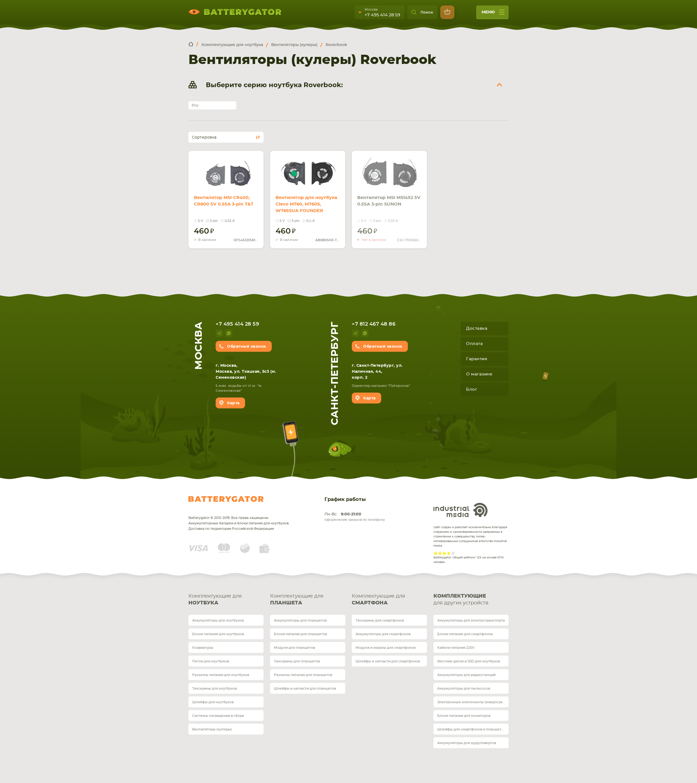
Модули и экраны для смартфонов (385, 647)
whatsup (229, 333)
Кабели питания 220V (456, 647)
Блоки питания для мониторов (463, 715)
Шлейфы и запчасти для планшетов (305, 688)
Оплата (474, 344)
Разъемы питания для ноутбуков (220, 675)
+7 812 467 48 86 (373, 324)
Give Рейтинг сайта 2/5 (440, 553)
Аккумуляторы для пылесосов (463, 688)
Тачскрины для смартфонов (380, 620)
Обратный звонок (246, 346)
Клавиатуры (202, 647)
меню (488, 12)
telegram (219, 333)
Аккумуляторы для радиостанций (466, 675)
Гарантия (476, 359)
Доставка (476, 328)
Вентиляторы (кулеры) (212, 729)
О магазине (479, 374)
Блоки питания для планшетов (300, 634)
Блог (471, 389)
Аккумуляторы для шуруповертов (466, 743)
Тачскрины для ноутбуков (214, 688)
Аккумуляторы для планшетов (300, 620)
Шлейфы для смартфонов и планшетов (471, 729)
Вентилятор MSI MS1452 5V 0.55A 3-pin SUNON (388, 200)
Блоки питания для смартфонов (465, 634)
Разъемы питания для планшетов (303, 675)
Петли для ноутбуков (210, 661)
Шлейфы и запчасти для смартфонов (388, 661)
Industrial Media (460, 510)
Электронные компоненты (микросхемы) (473, 702)
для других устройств (460, 599)
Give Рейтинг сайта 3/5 (444, 553)
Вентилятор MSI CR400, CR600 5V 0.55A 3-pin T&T (223, 200)
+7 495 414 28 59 (382, 15)
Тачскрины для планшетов (297, 661)
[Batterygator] (193, 44)
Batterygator (226, 499)
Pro (195, 106)
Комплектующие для (215, 599)
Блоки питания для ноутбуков (218, 634)
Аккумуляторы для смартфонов (383, 634)
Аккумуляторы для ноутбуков (218, 620)
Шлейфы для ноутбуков (213, 702)
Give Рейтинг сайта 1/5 (435, 553)
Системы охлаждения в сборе (218, 715)
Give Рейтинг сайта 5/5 (453, 553)
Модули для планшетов (294, 647)
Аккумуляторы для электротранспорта (471, 620)
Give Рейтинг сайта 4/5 (449, 553)
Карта (233, 403)
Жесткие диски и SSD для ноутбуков (468, 661)
